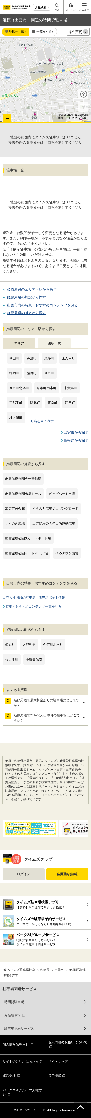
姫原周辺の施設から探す (26, 297)
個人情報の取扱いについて (67, 1042)
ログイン (23, 874)
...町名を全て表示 (41, 421)
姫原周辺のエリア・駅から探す (32, 289)
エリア (19, 343)
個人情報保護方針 (16, 1044)
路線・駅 (54, 343)
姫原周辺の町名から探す (26, 313)
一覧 (45, 32)
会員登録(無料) (67, 874)
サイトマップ (58, 1061)
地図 (18, 32)
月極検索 (40, 7)
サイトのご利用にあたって (22, 1061)
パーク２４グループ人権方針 (22, 1092)
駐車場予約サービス (19, 1028)
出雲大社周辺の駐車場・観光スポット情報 (34, 597)
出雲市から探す (76, 432)
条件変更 (77, 32)
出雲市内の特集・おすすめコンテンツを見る (42, 305)
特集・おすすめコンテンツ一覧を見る (33, 606)
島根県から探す (76, 440)
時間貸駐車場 (14, 1002)
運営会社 (9, 1076)
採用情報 (54, 1076)
